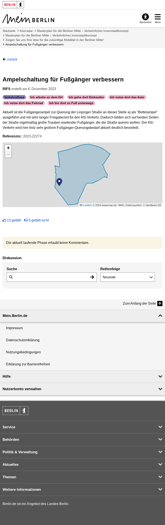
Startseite (9, 31)
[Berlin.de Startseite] (15, 410)
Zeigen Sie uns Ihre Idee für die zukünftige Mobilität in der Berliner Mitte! (54, 40)
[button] (59, 182)
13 (14, 220)
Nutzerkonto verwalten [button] (22, 389)
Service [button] (9, 427)
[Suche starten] (92, 277)
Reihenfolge (110, 269)
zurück (12, 59)
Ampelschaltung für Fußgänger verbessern (34, 44)
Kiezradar (26, 31)
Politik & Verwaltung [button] (20, 452)
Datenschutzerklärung (23, 340)
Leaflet (86, 205)
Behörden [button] (11, 440)
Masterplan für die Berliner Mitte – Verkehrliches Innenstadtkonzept (82, 31)
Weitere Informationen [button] (22, 490)
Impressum (14, 328)
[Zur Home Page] (28, 18)
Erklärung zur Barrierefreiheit (28, 364)
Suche (12, 269)
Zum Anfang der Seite (139, 303)
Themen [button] (9, 477)
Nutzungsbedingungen (23, 352)
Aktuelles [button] (10, 465)
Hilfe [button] (7, 376)
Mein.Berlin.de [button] (15, 316)
